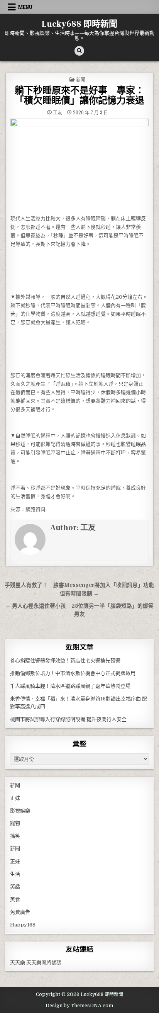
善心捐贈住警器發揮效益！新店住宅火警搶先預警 (65, 660)
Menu (25, 7)
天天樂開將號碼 (43, 962)
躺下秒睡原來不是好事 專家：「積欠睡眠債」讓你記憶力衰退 (79, 96)
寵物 (15, 823)
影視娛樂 (20, 811)
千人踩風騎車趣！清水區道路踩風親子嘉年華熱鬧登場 (70, 686)
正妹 (15, 798)
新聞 (80, 79)
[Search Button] (79, 51)
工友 (57, 112)
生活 (15, 874)
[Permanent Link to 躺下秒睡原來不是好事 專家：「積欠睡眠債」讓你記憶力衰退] (79, 165)
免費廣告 (20, 912)
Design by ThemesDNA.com (79, 1005)
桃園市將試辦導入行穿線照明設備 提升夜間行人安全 (68, 719)
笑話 (15, 886)
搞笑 (15, 836)
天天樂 (17, 962)
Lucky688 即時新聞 (79, 24)
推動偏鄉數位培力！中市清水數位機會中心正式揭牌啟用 (72, 673)
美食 (15, 899)
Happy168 (23, 925)
